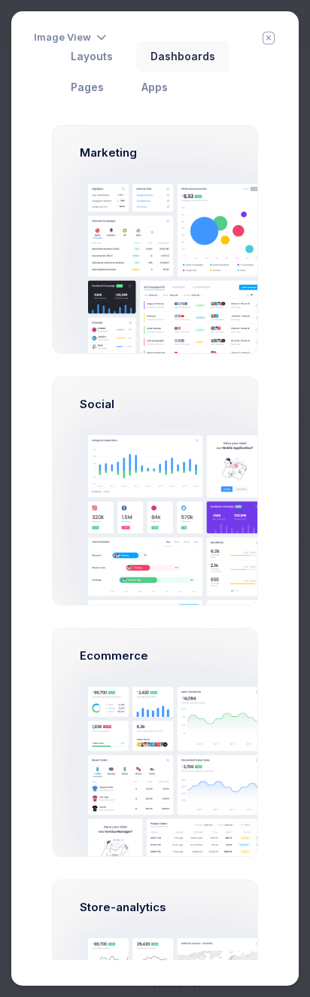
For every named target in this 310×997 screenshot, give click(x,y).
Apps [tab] (154, 87)
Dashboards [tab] (182, 56)
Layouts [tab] (92, 56)
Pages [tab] (87, 87)
